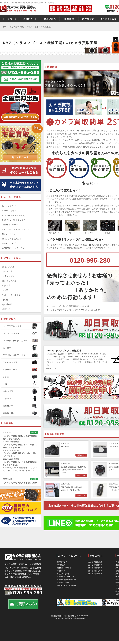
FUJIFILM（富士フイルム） (15, 220)
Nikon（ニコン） (10, 234)
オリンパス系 (8, 267)
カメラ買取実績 (63, 582)
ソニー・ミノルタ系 (11, 295)
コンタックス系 (9, 281)
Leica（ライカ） (9, 206)
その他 (5, 299)
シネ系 (5, 290)
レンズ (6, 377)
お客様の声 (61, 571)
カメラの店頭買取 (95, 568)
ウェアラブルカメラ (12, 326)
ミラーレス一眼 (10, 369)
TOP (5, 27)
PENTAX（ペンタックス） (14, 215)
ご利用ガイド (62, 562)
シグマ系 (6, 285)
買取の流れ (61, 565)
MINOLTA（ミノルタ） (12, 239)
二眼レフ (7, 398)
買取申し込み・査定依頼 (66, 586)
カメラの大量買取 (95, 574)
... (3, 473)
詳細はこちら (81, 455)
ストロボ (7, 348)
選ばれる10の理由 (64, 568)
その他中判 (7, 304)
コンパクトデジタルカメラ (15, 340)
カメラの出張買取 (95, 562)
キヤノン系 (7, 271)
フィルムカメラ (10, 362)
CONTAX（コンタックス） (14, 248)
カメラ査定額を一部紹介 (66, 580)
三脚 (5, 384)
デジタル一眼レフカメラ (14, 355)
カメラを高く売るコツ (65, 577)
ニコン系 (6, 309)
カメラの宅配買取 (95, 565)
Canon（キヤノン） (11, 211)
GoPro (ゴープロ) (10, 243)
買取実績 (13, 27)
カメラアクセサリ (11, 333)
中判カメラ (8, 391)
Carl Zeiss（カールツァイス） (16, 229)
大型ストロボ (9, 413)
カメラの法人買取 (95, 571)
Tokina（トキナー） (11, 225)
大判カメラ (8, 406)
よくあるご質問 (63, 574)
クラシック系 (8, 276)
